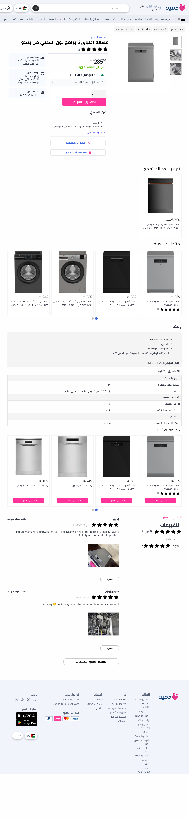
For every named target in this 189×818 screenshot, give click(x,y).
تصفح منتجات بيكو (99, 37)
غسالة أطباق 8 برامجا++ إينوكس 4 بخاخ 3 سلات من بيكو (161, 303)
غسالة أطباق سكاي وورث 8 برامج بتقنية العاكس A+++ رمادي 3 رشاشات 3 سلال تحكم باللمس (161, 226)
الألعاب (146, 707)
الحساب (99, 699)
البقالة (146, 731)
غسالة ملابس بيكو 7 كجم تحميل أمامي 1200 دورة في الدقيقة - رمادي (72, 303)
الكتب (147, 764)
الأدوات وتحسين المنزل (142, 742)
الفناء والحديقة (142, 736)
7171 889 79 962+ (70, 699)
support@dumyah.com (66, 703)
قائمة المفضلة (95, 703)
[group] (176, 42)
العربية (17, 735)
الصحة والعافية (142, 755)
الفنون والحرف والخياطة (143, 726)
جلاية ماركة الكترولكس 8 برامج (32, 485)
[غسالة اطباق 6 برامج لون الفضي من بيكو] (141, 64)
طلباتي (99, 708)
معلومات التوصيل (117, 703)
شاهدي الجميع (172, 517)
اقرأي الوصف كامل (96, 132)
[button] (78, 82)
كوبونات (122, 721)
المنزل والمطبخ (142, 715)
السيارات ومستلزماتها (143, 770)
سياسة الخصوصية (117, 708)
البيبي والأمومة (142, 711)
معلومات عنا (120, 699)
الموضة (146, 760)
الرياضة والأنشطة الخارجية (141, 749)
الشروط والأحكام (118, 712)
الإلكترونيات (144, 720)
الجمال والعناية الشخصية (142, 701)
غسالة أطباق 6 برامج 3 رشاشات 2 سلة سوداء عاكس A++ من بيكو (117, 303)
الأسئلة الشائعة (118, 716)
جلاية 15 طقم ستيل (82, 485)
